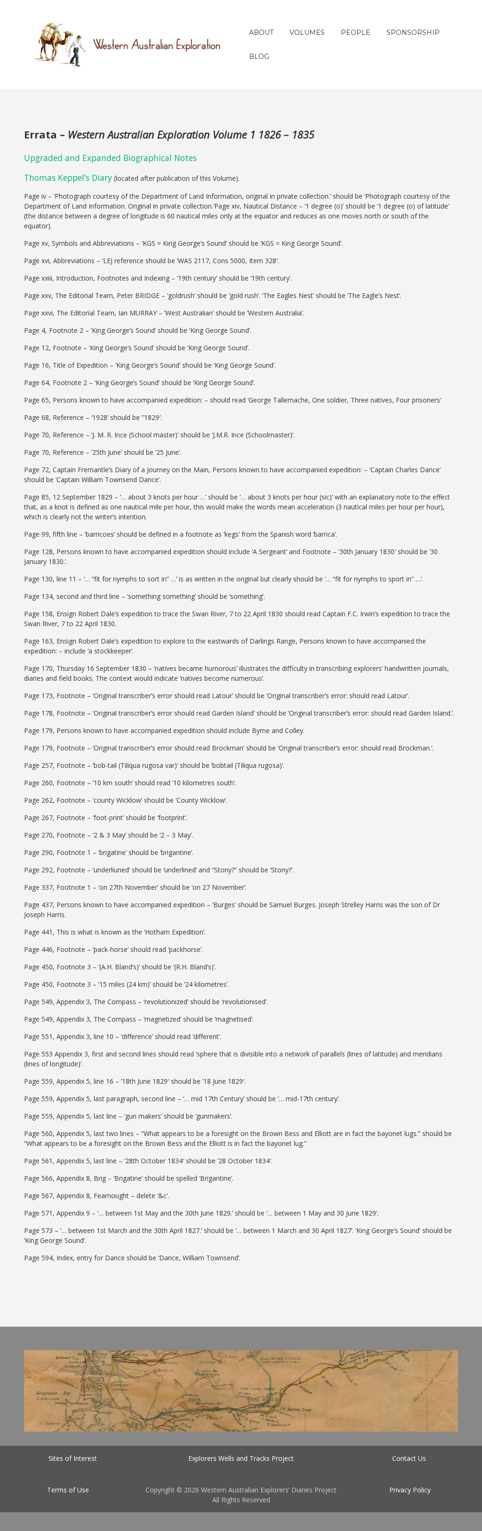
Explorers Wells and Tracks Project (241, 1458)
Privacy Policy (410, 1489)
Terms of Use (68, 1489)
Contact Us (409, 1458)
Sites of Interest (72, 1458)
